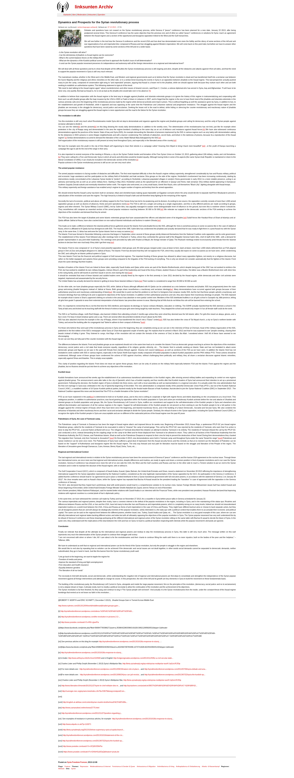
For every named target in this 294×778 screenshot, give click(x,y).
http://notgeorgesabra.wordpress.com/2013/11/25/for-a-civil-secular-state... (143, 658)
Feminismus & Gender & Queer (123, 766)
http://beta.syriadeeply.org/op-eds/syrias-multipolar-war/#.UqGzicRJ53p (151, 664)
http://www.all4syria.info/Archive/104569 (84, 658)
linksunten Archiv (94, 6)
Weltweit (61, 769)
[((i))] (62, 12)
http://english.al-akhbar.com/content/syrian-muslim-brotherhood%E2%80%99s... (95, 702)
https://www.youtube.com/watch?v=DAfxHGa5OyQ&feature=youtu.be (91, 752)
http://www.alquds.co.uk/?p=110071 (76, 724)
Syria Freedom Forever (77, 762)
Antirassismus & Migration (146, 766)
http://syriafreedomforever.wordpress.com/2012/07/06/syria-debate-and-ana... (175, 669)
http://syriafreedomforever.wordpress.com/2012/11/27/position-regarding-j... (91, 713)
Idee (74, 15)
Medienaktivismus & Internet (100, 766)
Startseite (67, 15)
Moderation (81, 15)
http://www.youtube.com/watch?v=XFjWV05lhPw (82, 746)
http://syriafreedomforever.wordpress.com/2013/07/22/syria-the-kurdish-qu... (174, 675)
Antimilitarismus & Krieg (165, 766)
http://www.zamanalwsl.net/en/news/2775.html (80, 708)
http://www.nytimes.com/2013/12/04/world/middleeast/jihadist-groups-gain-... (89, 606)
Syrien (73, 769)
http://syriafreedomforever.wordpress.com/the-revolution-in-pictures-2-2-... (90, 617)
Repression (84, 766)
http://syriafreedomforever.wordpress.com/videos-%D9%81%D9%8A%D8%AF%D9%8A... (97, 611)
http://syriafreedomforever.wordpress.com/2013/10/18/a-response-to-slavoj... (129, 641)
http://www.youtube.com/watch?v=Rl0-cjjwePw (80, 622)
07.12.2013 (112, 27)
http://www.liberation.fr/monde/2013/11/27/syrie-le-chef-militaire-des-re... (90, 686)
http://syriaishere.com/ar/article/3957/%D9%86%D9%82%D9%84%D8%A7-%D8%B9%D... (160, 686)
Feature (67, 766)
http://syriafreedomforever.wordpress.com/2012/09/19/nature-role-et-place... (109, 669)
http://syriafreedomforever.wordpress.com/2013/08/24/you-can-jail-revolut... (110, 675)
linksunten (92, 15)
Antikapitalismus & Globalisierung (188, 766)
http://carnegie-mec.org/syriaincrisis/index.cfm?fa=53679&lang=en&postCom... (94, 691)
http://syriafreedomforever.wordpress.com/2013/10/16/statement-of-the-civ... (93, 735)
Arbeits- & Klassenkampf (211, 766)
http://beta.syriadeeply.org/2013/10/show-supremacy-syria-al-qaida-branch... (93, 730)
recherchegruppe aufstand (87, 27)
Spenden (101, 15)
